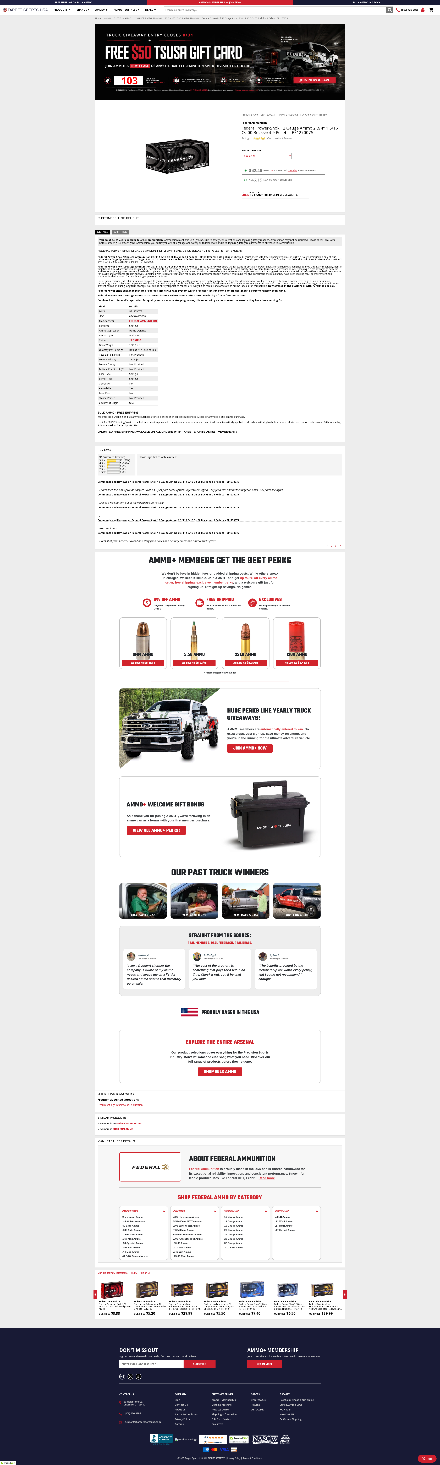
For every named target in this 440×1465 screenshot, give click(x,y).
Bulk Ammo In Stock (366, 2)
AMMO (107, 18)
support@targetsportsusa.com (143, 1422)
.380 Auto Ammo (131, 1230)
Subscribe (199, 1364)
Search (389, 10)
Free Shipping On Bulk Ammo (73, 2)
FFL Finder (285, 1409)
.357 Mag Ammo (131, 1238)
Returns (255, 1404)
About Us (180, 1409)
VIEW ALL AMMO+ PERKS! (156, 830)
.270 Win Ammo (182, 1247)
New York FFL (287, 1414)
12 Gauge (135, 340)
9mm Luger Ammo (132, 1217)
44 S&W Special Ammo (135, 1256)
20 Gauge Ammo (233, 1230)
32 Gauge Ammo (233, 1243)
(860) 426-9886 (409, 9)
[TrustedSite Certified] (239, 1439)
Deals (149, 9)
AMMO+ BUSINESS (125, 9)
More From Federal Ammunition (124, 1273)
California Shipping (291, 1419)
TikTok (138, 1377)
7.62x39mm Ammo (183, 1230)
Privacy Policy (182, 1419)
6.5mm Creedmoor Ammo (187, 1234)
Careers (179, 1424)
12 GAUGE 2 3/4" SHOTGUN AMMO (182, 18)
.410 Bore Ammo (233, 1247)
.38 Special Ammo (132, 1243)
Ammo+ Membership (224, 1400)
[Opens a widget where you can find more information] (427, 1459)
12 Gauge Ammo (233, 1221)
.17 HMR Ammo (284, 1225)
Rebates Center (220, 1409)
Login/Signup (422, 10)
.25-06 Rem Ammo (183, 1256)
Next (345, 1294)
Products (61, 9)
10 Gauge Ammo (233, 1217)
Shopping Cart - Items (431, 10)
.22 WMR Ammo (284, 1221)
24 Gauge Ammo (233, 1234)
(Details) (292, 170)
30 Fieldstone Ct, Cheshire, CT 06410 (134, 1403)
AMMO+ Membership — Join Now (220, 2)
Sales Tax (217, 1424)
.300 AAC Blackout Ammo (188, 1238)
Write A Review (283, 138)
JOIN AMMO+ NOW (250, 748)
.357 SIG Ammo (131, 1247)
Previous (95, 1294)
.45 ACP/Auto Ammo (134, 1221)
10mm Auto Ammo (132, 1234)
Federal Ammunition (143, 321)
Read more (267, 1178)
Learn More (265, 1364)
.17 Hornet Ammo (285, 1230)
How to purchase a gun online (297, 1400)
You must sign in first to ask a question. (121, 1104)
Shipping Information (224, 1414)
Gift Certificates (221, 1419)
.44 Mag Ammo (130, 1251)
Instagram (122, 1377)
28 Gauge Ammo (233, 1238)
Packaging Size (251, 150)
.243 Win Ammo (182, 1251)
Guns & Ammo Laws (291, 1404)
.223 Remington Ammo (186, 1217)
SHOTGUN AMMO (122, 18)
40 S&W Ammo (130, 1225)
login (245, 194)
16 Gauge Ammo (233, 1225)
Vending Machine (222, 1404)
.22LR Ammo (282, 1217)
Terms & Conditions (186, 1414)
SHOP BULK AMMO (220, 1071)
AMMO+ (100, 9)
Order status (258, 1400)
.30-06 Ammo (180, 1243)
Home (98, 18)
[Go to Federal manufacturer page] (150, 1167)
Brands (81, 9)
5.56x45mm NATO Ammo (187, 1221)
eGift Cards (257, 1409)
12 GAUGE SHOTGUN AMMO (148, 18)
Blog (177, 1400)
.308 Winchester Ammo (186, 1225)
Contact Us (181, 1404)
